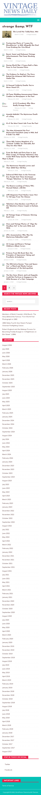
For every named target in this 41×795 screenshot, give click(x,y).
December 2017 (8, 737)
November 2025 (8, 379)
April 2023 (6, 496)
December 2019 (8, 646)
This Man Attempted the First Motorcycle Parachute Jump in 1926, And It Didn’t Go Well (22, 133)
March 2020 (6, 635)
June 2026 (6, 353)
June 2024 (6, 443)
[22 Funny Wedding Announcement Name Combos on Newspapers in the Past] (3, 95)
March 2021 (6, 590)
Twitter (7, 764)
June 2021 (6, 579)
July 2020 (5, 620)
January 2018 (7, 733)
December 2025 (8, 375)
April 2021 (6, 586)
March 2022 (6, 545)
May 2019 (5, 672)
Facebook (8, 770)
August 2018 (7, 706)
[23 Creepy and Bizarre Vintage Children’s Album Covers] (3, 244)
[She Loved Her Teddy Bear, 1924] (6, 36)
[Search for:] (20, 301)
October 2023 (7, 473)
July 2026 (5, 349)
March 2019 (6, 680)
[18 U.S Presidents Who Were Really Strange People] (6, 106)
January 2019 (7, 688)
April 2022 (6, 541)
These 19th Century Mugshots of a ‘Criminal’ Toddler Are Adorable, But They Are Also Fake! (20, 144)
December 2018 (8, 691)
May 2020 (5, 627)
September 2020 (8, 612)
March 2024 (6, 454)
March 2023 (6, 499)
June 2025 (6, 398)
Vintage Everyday (31, 34)
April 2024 (6, 451)
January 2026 (7, 372)
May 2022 (5, 537)
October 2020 (7, 609)
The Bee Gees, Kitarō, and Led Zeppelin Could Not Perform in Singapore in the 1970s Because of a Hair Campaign (22, 277)
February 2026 (7, 368)
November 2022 (8, 515)
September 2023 (8, 477)
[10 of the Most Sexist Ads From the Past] (3, 124)
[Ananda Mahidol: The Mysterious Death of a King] (3, 115)
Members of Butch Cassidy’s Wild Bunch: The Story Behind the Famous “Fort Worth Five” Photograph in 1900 (19, 316)
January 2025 (7, 417)
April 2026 (6, 360)
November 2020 (8, 605)
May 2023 (5, 492)
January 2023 (7, 507)
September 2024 (8, 432)
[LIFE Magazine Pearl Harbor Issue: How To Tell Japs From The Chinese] (3, 195)
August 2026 (7, 345)
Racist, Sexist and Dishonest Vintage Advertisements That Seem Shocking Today (20, 56)
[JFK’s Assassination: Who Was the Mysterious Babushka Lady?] (3, 235)
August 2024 (7, 436)
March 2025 (6, 409)
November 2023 (8, 469)
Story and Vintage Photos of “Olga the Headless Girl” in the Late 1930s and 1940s (21, 226)
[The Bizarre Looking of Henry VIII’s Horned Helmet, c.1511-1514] (3, 186)
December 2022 (8, 511)
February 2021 (7, 594)
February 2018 (7, 729)
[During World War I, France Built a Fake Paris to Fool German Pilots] (3, 66)
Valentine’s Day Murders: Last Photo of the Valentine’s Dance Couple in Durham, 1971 (22, 206)
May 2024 (5, 447)
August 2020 (7, 616)
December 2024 (8, 420)
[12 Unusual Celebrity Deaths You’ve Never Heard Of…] (3, 86)
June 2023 (6, 488)
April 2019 (6, 676)
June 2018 (6, 714)
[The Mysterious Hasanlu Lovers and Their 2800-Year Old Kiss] (3, 166)
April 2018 (6, 721)
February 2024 (7, 458)
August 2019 (7, 661)
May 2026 (5, 356)
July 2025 (5, 394)
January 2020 (7, 642)
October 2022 (7, 518)
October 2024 (7, 428)
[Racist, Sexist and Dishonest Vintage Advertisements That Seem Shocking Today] (3, 55)
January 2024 (7, 462)
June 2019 (6, 669)
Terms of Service (8, 786)
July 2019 (5, 665)
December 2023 (8, 466)
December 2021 (8, 556)
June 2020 (6, 624)
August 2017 (7, 751)
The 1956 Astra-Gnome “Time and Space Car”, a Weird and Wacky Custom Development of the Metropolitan (21, 266)
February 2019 (7, 684)
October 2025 (7, 383)
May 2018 (5, 718)
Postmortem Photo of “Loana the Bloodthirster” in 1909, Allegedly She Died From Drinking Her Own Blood (22, 45)
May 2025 (5, 402)
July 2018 (5, 710)
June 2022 (6, 533)
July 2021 (5, 575)
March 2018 (6, 725)
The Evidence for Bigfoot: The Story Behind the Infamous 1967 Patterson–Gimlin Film (20, 76)
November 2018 (8, 695)
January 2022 (7, 552)
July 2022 (5, 529)
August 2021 (7, 571)
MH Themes (34, 792)
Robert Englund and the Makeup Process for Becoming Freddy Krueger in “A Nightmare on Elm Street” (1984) (19, 331)
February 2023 (7, 503)
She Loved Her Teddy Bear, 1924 (25, 32)
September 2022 (8, 522)
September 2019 (8, 658)
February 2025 (7, 413)
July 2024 (5, 439)
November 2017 (8, 740)
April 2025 (6, 405)
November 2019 (8, 650)
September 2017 (8, 748)
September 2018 (8, 703)
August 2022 (7, 526)
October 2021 (7, 563)
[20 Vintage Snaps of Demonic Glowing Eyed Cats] (3, 215)
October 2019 (7, 654)
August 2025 (7, 390)
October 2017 (7, 744)
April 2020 (6, 631)
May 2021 (5, 582)
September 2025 (8, 387)
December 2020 (8, 601)
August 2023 (7, 481)
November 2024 (8, 424)
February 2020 (7, 639)
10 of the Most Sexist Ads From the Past (22, 123)
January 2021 (7, 597)
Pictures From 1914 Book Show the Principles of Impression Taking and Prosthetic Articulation (20, 255)
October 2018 (7, 699)
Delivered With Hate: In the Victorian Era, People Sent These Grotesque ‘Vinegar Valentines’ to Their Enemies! (21, 177)
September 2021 (8, 567)
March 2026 (6, 364)
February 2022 (7, 548)
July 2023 (5, 484)
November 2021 (8, 560)
